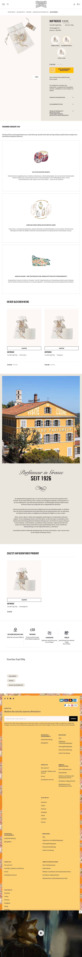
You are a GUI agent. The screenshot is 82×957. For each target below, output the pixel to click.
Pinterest (43, 809)
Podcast (43, 822)
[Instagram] (5, 698)
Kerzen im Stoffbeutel (16, 685)
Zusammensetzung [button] (56, 104)
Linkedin (43, 819)
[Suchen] (8, 4)
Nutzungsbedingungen (65, 746)
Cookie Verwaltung (64, 753)
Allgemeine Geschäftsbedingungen (52, 840)
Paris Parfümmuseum (65, 769)
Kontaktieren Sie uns (47, 779)
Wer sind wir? (45, 768)
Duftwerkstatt (63, 772)
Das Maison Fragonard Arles (67, 781)
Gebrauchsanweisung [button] (57, 97)
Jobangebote (44, 743)
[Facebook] (7, 698)
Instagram (44, 812)
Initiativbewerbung (46, 739)
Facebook (44, 802)
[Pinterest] (10, 698)
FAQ (60, 738)
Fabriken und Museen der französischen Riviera (56, 872)
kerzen (11, 680)
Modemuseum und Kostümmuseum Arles (54, 878)
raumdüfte (12, 676)
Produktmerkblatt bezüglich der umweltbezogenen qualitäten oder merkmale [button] (59, 113)
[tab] (61, 97)
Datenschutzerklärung (65, 750)
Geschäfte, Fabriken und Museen (14, 868)
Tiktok (43, 815)
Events (43, 776)
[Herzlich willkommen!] (41, 4)
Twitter (43, 805)
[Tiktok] (13, 698)
